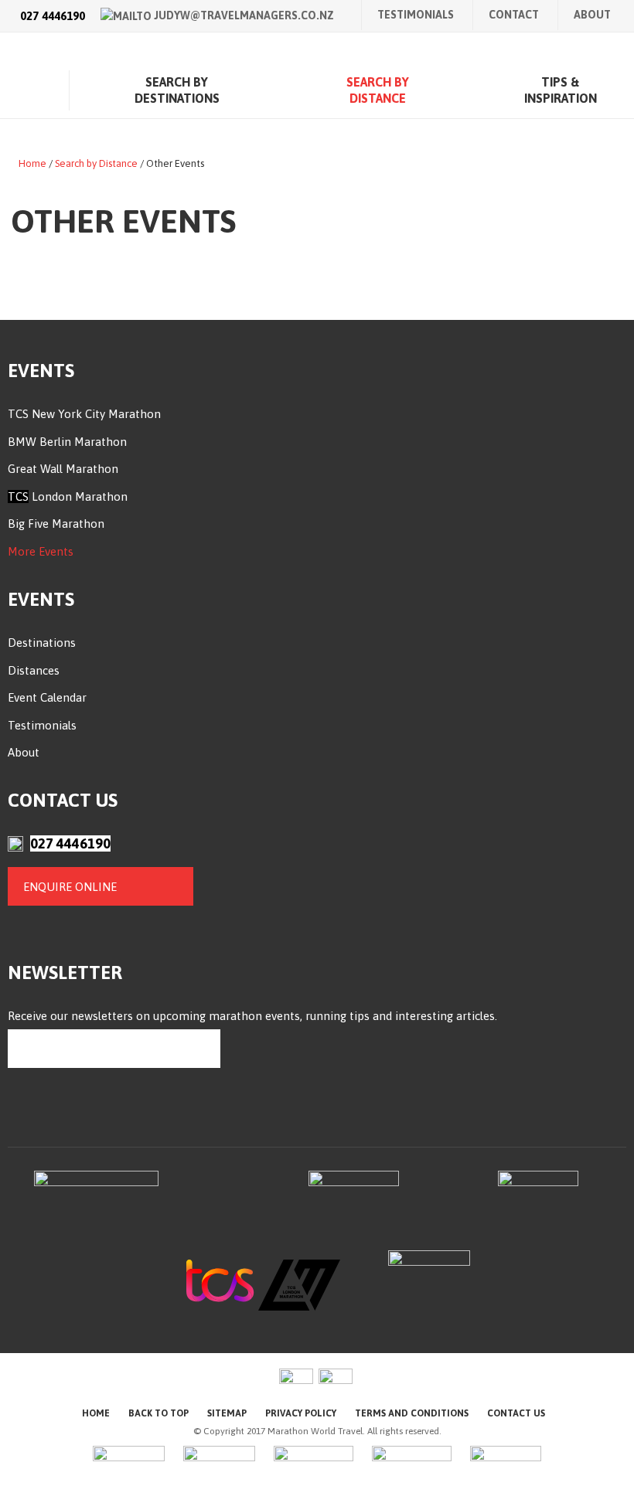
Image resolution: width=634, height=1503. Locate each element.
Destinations (42, 642)
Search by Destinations (177, 90)
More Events (40, 551)
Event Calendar (47, 697)
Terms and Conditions (412, 1413)
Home (26, 90)
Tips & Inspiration (560, 90)
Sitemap (227, 1413)
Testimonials (415, 15)
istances (38, 670)
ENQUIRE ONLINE (70, 886)
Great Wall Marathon (63, 468)
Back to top (158, 1413)
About (592, 15)
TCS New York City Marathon (84, 413)
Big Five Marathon (56, 523)
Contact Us (516, 1413)
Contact (514, 15)
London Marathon (78, 496)
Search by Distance (377, 90)
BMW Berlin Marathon (67, 441)
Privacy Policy (300, 1413)
